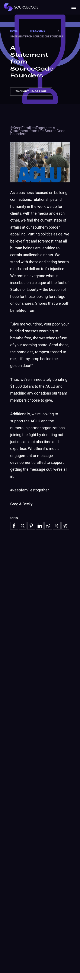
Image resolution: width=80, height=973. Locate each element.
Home (13, 30)
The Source (37, 30)
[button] (74, 7)
